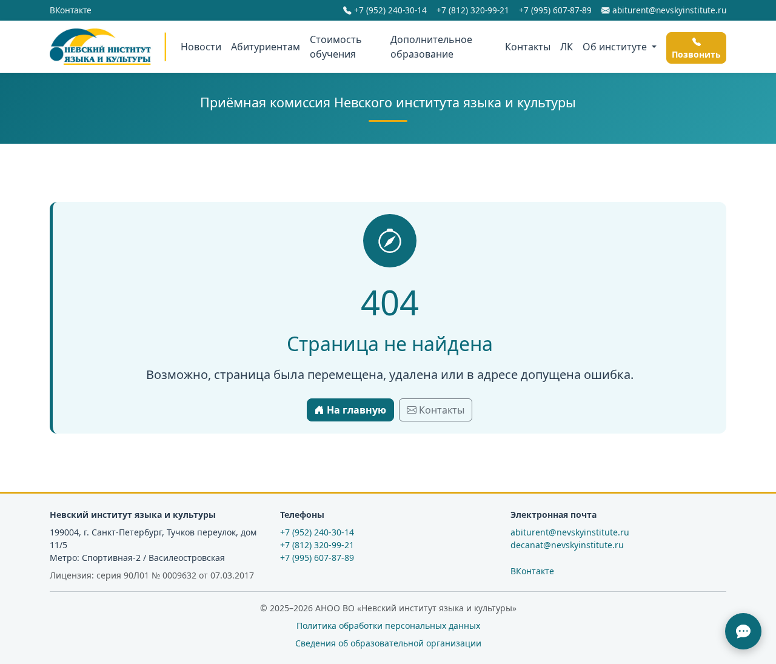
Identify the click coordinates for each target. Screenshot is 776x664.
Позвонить (696, 54)
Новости (201, 46)
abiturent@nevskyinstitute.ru (668, 10)
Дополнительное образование (431, 47)
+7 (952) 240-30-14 (389, 10)
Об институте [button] (616, 46)
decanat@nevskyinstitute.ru (567, 545)
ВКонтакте (71, 10)
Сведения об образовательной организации (388, 643)
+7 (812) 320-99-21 (472, 10)
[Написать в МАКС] (743, 631)
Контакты (527, 46)
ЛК (566, 46)
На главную (355, 410)
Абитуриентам (265, 46)
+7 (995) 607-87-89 (555, 10)
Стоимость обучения (336, 47)
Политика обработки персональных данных (388, 625)
